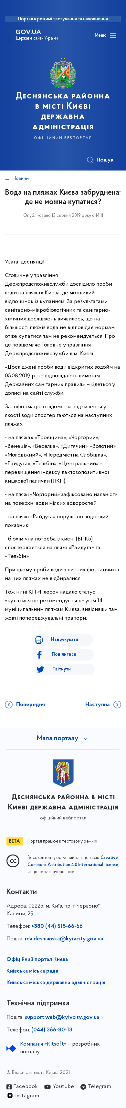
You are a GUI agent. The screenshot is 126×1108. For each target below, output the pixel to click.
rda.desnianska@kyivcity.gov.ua (64, 939)
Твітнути (62, 669)
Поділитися (64, 654)
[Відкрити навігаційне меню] (113, 35)
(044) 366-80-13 (51, 1030)
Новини (21, 178)
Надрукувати (64, 639)
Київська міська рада (32, 971)
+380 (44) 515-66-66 (57, 926)
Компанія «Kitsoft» (43, 1044)
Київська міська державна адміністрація (55, 983)
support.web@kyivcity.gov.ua (62, 1017)
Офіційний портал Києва (37, 960)
